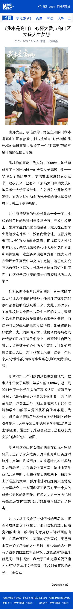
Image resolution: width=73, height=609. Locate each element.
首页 (7, 18)
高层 (39, 18)
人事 (61, 18)
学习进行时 (23, 18)
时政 (50, 18)
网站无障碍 (63, 6)
